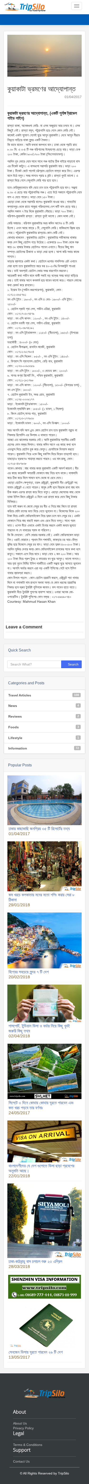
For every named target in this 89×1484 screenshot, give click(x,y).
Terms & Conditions (27, 1445)
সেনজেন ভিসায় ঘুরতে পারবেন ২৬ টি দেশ (36, 1352)
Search (73, 664)
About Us (20, 1423)
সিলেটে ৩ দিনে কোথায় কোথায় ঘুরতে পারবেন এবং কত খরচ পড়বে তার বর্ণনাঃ (41, 1105)
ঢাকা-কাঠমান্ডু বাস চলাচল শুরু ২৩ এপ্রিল (35, 1261)
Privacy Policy (23, 1428)
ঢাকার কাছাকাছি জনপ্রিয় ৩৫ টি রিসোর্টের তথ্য (39, 828)
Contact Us (21, 1461)
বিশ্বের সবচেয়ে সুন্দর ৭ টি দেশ (29, 972)
